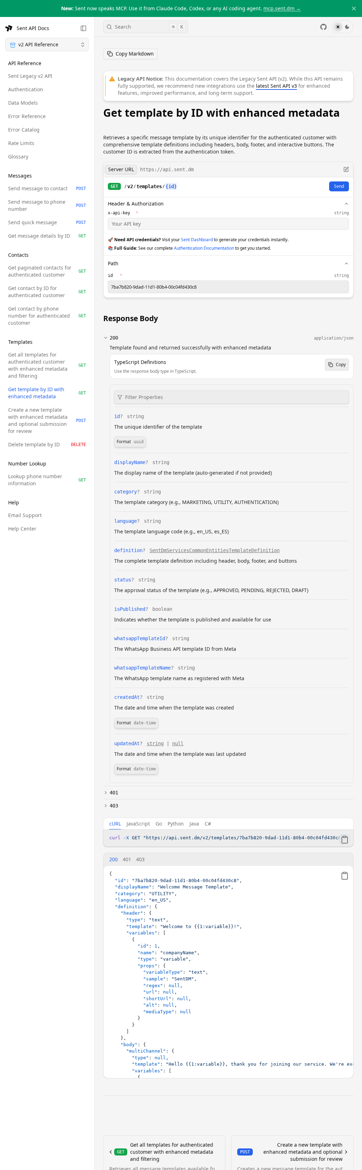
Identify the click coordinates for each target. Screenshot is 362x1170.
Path (113, 263)
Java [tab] (194, 823)
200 (114, 338)
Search (149, 26)
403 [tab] (140, 859)
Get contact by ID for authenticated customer (47, 292)
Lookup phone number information (47, 480)
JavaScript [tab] (138, 823)
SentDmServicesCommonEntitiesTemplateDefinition (215, 550)
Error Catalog (24, 129)
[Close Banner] (354, 8)
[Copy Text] (344, 839)
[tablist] (228, 823)
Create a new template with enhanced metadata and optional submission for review (47, 420)
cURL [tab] (115, 823)
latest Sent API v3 (276, 85)
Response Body (130, 318)
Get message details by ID (47, 235)
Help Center (22, 528)
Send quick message (47, 222)
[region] (228, 838)
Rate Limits (21, 143)
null (177, 743)
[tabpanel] (228, 838)
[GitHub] (323, 27)
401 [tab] (127, 859)
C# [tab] (208, 823)
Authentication (25, 89)
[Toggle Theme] (343, 27)
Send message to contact (47, 188)
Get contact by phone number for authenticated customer (47, 315)
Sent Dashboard (197, 240)
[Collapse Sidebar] (83, 28)
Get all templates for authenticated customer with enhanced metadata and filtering (47, 365)
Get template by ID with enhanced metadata (47, 393)
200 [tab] (113, 859)
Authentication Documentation (204, 248)
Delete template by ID (47, 444)
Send (339, 186)
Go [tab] (159, 823)
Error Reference (27, 116)
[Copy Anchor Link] (165, 318)
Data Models (23, 102)
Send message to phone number (47, 205)
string (155, 743)
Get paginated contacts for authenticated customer (47, 271)
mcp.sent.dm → (282, 8)
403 (114, 806)
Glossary (18, 156)
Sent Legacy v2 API (30, 76)
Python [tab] (176, 823)
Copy (341, 364)
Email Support (25, 515)
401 (114, 792)
